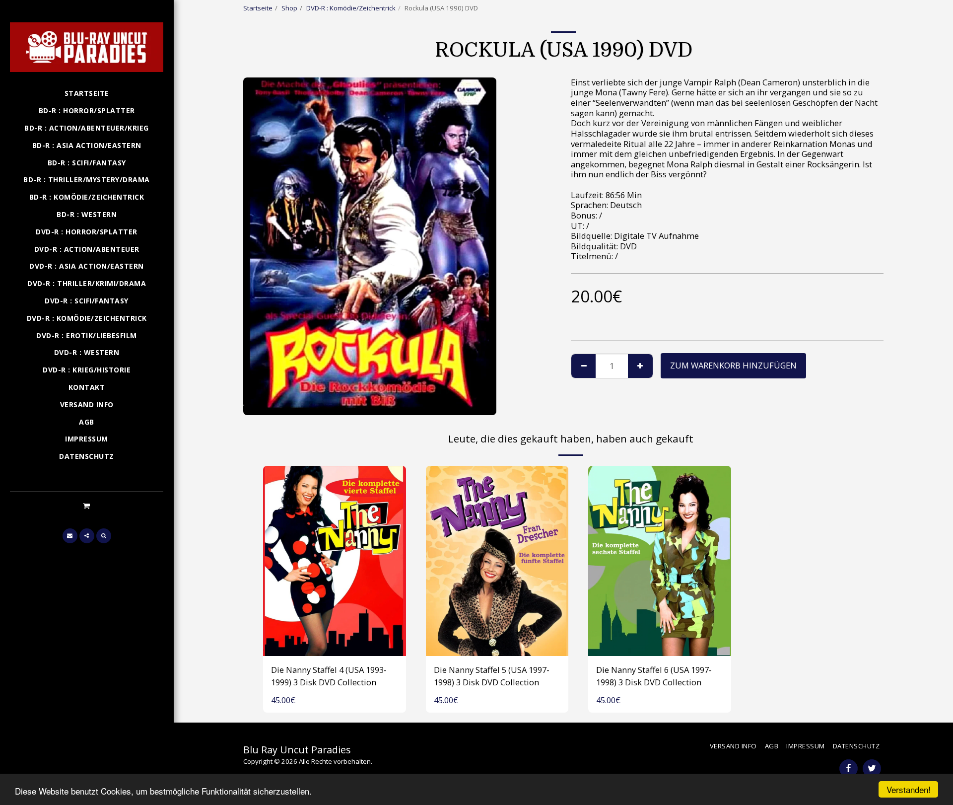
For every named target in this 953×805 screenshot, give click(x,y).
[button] (86, 506)
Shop (289, 7)
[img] (334, 561)
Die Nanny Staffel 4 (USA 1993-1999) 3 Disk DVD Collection (329, 676)
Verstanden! (908, 789)
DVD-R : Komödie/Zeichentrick (351, 7)
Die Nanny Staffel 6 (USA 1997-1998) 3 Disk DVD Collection (654, 676)
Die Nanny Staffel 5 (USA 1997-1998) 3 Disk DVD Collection (491, 676)
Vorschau (334, 644)
